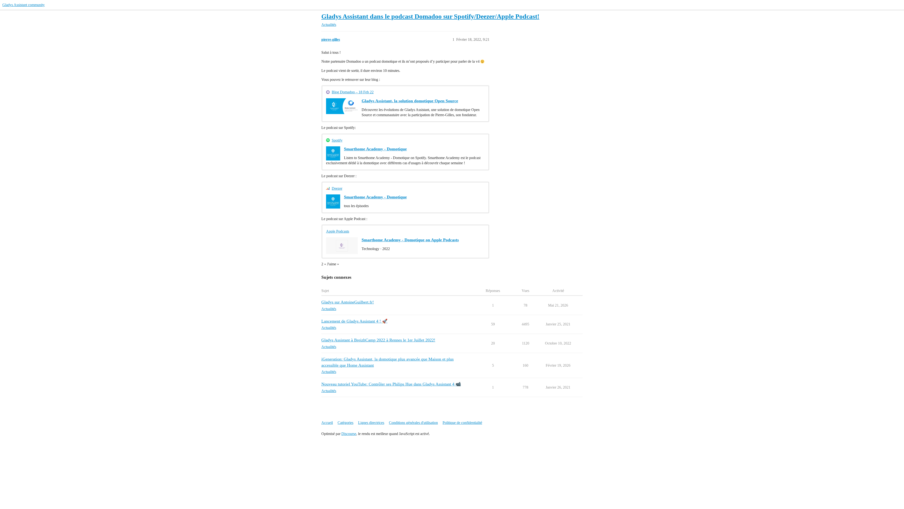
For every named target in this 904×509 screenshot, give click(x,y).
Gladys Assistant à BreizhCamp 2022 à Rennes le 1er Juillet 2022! (378, 340)
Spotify (337, 140)
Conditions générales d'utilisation (413, 423)
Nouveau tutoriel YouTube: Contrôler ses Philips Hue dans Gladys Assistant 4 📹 (391, 384)
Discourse (348, 434)
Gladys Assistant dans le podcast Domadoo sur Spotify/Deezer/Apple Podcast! (430, 16)
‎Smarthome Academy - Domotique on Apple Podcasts (410, 240)
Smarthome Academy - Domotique (375, 149)
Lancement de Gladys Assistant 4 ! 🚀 (354, 321)
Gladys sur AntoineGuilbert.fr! (347, 302)
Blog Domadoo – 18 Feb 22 (353, 92)
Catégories (345, 423)
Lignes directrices (371, 423)
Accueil (327, 423)
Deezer (337, 188)
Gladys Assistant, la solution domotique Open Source (410, 101)
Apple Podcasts (337, 231)
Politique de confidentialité (462, 423)
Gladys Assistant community (23, 5)
